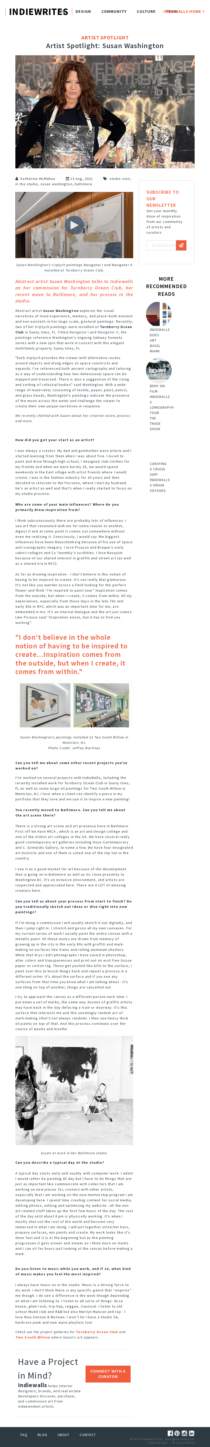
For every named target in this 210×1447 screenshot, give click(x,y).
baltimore (83, 184)
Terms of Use (157, 1442)
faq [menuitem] (23, 1434)
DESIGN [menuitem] (83, 11)
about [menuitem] (64, 1434)
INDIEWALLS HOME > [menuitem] (184, 11)
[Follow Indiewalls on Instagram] (185, 1433)
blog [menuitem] (42, 1434)
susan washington (56, 184)
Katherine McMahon (37, 178)
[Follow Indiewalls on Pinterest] (178, 1433)
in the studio (26, 184)
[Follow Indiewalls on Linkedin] (192, 1433)
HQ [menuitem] (62, 11)
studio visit (120, 178)
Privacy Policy (184, 1442)
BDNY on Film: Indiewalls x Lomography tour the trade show (162, 407)
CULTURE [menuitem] (146, 11)
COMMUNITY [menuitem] (114, 11)
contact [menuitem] (88, 1434)
